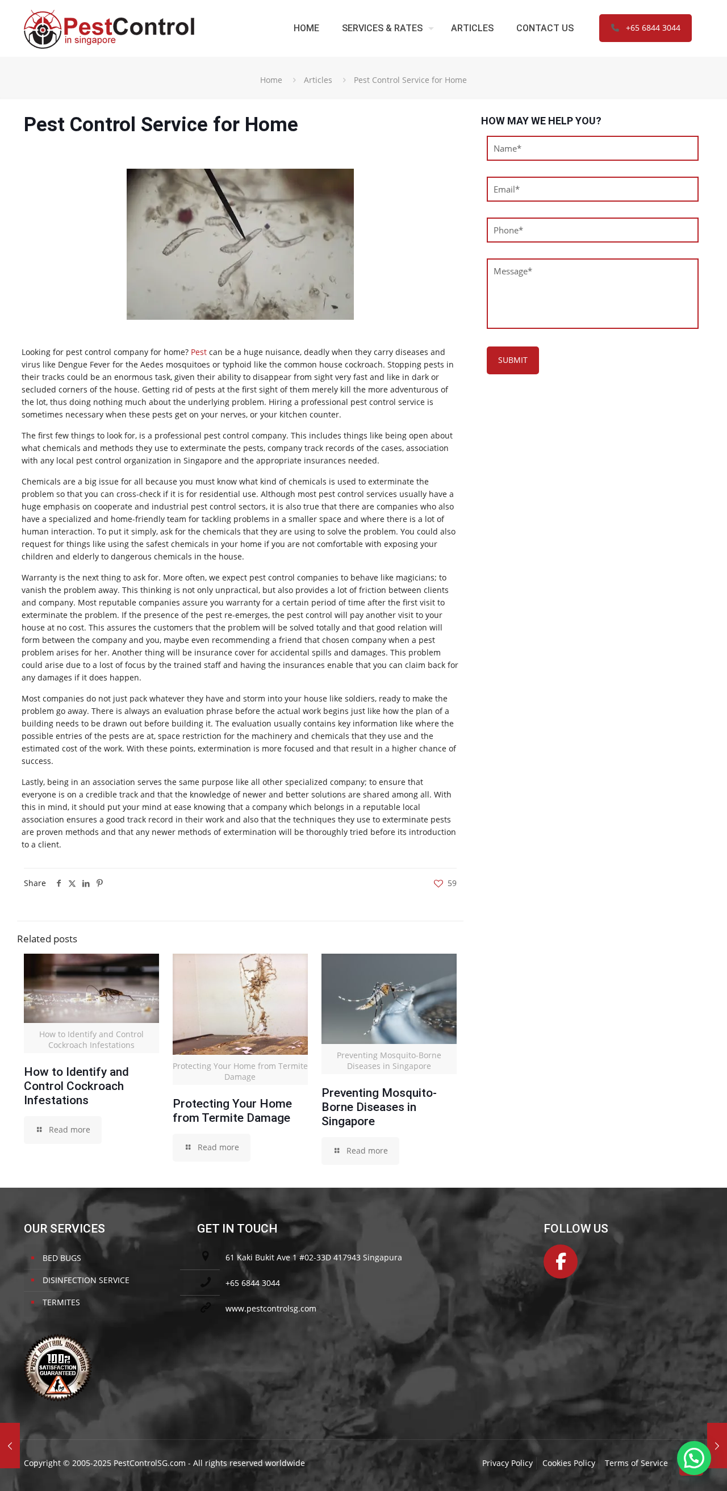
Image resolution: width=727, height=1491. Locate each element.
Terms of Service (636, 1462)
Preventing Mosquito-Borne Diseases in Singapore (379, 1107)
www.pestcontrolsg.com (270, 1308)
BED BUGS (62, 1257)
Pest (199, 351)
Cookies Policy (568, 1462)
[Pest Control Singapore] (109, 28)
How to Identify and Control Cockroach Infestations (76, 1086)
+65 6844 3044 (653, 27)
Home (271, 79)
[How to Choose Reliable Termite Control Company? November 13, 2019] (10, 1445)
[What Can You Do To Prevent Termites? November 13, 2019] (717, 1445)
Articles (318, 79)
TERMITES (61, 1302)
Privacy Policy (507, 1462)
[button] (694, 1458)
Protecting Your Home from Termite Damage (232, 1111)
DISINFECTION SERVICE (86, 1280)
